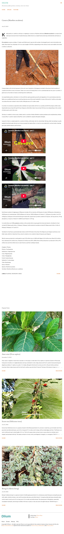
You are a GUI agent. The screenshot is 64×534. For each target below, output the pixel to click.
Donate (8, 521)
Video (20, 273)
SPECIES (9, 9)
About (3, 521)
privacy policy (50, 525)
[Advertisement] (32, 291)
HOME (3, 9)
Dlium (5, 3)
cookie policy (41, 525)
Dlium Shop (39, 515)
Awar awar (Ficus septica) (11, 354)
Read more (59, 370)
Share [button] (58, 273)
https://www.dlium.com (7, 525)
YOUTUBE (15, 9)
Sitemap (13, 521)
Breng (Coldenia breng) (10, 488)
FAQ (17, 521)
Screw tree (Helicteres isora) (12, 421)
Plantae (8, 273)
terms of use (34, 525)
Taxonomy (15, 273)
